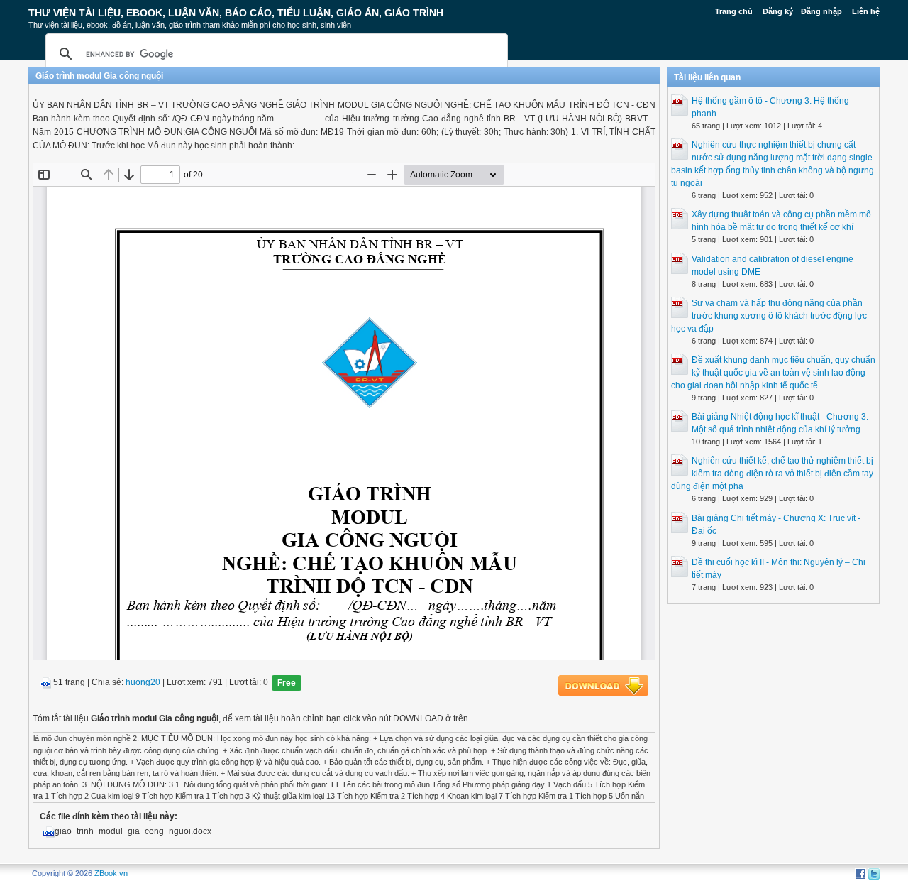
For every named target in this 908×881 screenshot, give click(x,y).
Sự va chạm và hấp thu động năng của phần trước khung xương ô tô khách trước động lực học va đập (769, 316)
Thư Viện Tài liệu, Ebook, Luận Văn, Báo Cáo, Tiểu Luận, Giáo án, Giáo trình (235, 12)
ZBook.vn (111, 873)
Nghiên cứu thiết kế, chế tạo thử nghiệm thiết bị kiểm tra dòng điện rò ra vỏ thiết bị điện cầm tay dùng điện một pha (772, 473)
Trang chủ (734, 11)
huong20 (143, 683)
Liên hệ (866, 11)
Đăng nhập (821, 11)
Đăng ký (778, 11)
